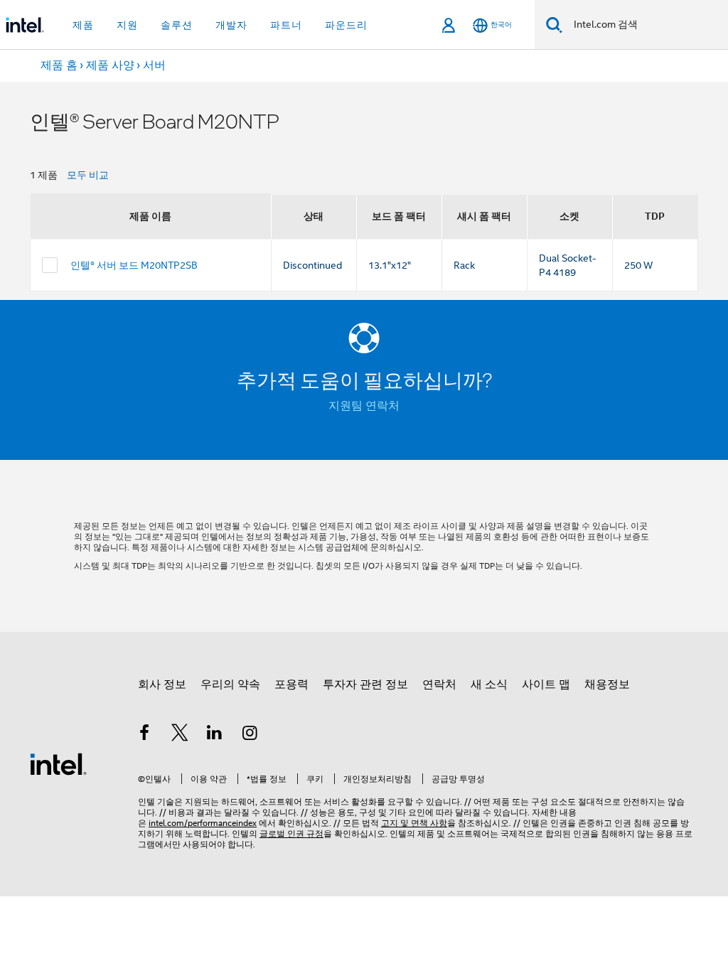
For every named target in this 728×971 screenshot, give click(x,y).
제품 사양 (110, 65)
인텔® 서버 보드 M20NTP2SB (134, 265)
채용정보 (607, 684)
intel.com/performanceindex (203, 822)
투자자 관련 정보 (365, 684)
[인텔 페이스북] (144, 735)
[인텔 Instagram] (250, 735)
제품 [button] (83, 24)
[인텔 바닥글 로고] (58, 763)
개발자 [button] (231, 24)
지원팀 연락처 (364, 406)
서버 (154, 65)
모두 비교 (88, 174)
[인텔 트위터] (180, 735)
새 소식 (489, 684)
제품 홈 (59, 65)
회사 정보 (162, 684)
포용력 (291, 684)
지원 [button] (127, 24)
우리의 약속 (230, 684)
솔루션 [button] (177, 24)
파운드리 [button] (346, 24)
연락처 (439, 684)
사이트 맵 (546, 684)
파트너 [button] (286, 24)
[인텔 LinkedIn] (215, 735)
